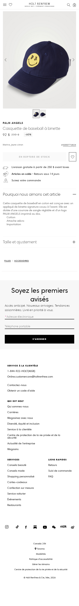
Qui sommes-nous (17, 406)
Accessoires (21, 261)
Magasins (13, 449)
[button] (5, 60)
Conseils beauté (16, 465)
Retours (52, 465)
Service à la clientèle (19, 429)
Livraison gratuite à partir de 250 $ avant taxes (40, 167)
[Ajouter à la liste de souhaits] (72, 156)
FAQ (50, 476)
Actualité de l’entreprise (21, 443)
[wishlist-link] (10, 4)
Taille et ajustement (20, 241)
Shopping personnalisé (20, 476)
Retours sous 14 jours (36, 174)
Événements (14, 499)
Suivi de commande (60, 471)
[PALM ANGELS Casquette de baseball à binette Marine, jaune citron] (36, 113)
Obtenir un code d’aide (21, 390)
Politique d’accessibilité (41, 559)
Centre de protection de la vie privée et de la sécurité (33, 436)
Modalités (41, 553)
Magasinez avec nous (20, 418)
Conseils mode (16, 471)
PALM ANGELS (13, 123)
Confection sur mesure (20, 488)
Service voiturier (16, 493)
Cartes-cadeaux (17, 482)
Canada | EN (39, 544)
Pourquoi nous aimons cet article (31, 194)
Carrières (12, 412)
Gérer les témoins (41, 564)
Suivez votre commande (26, 180)
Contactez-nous (16, 385)
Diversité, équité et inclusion (23, 424)
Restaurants (14, 505)
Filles (7, 261)
